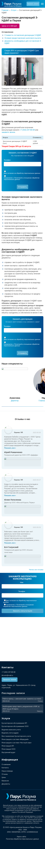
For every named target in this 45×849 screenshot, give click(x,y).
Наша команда (7, 771)
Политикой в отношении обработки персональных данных (21, 178)
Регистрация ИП (8, 746)
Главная (5, 10)
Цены (4, 777)
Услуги (13, 10)
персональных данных (32, 173)
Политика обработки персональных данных (22, 839)
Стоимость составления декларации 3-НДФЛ (22, 35)
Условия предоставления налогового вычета (22, 38)
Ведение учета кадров (10, 733)
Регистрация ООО (8, 749)
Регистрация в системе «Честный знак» (16, 743)
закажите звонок (8, 132)
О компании (6, 764)
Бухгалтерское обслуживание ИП (14, 723)
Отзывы (5, 774)
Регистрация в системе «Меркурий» (15, 739)
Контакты (5, 768)
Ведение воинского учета (11, 730)
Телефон (7, 160)
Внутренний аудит (8, 752)
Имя (21, 582)
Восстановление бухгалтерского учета (16, 736)
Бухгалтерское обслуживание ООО (15, 726)
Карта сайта (21, 837)
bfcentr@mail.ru (7, 675)
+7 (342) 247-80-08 (27, 130)
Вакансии (5, 781)
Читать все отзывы (36, 570)
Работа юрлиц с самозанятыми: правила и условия (22, 699)
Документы (6, 784)
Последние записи (13, 693)
